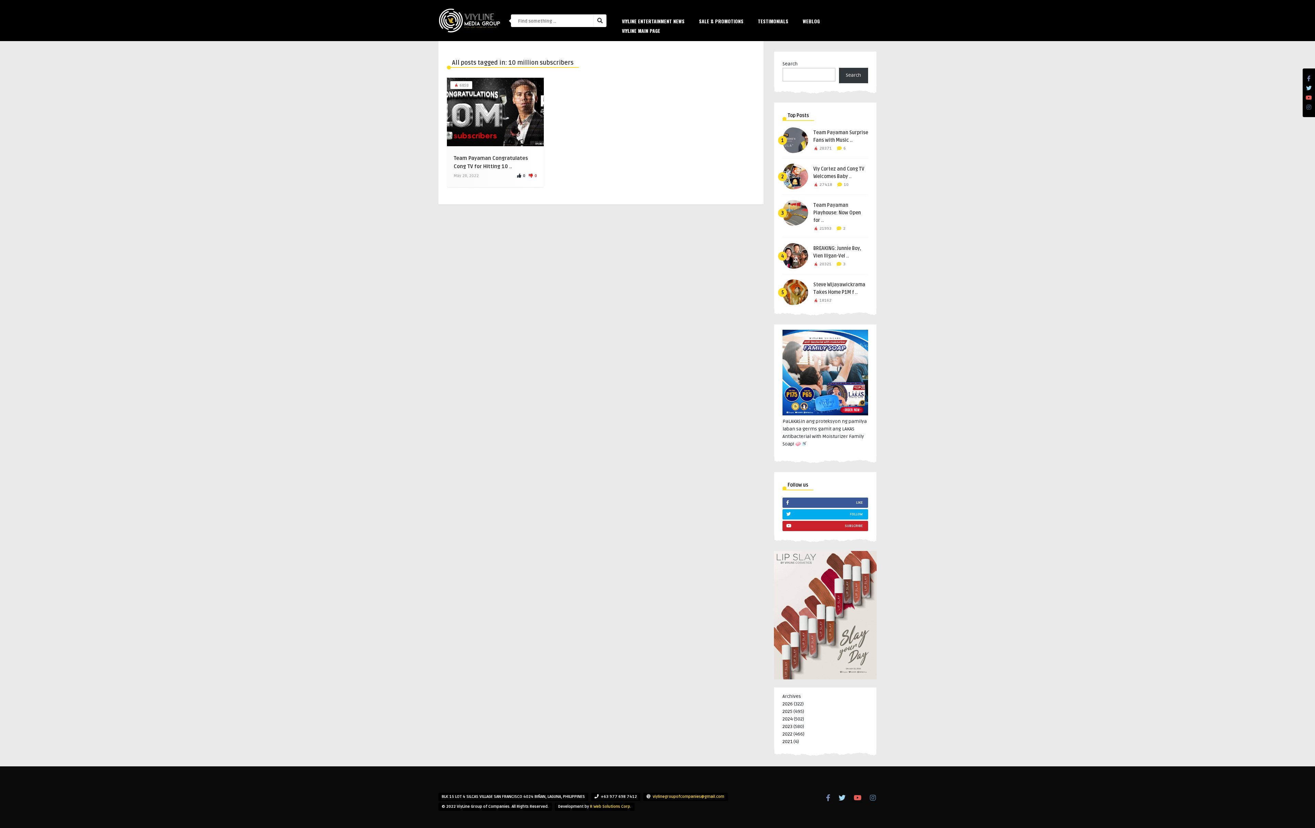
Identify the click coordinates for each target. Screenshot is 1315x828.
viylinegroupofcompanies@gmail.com (688, 796)
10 (846, 184)
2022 (787, 734)
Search (790, 64)
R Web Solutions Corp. (610, 806)
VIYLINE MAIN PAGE (641, 30)
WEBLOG (811, 21)
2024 (787, 719)
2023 (787, 726)
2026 (787, 704)
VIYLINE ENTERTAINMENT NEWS (653, 21)
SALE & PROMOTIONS (721, 21)
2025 (787, 711)
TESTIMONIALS (773, 21)
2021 (787, 741)
